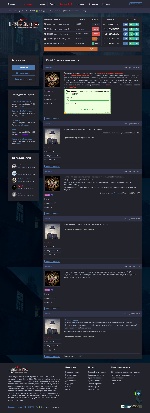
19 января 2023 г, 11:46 (132, 314)
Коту (14, 130)
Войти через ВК (25, 73)
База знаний (116, 381)
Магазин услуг (93, 387)
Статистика (93, 4)
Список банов (93, 390)
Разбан (52, 4)
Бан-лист (80, 4)
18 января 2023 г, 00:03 (132, 67)
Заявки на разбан (95, 384)
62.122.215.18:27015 (111, 39)
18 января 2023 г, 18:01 (132, 219)
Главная (11, 4)
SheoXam (48, 67)
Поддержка (69, 384)
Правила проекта (117, 378)
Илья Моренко (23, 134)
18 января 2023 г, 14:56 (132, 171)
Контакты (106, 4)
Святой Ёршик (23, 125)
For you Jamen (17, 120)
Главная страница (72, 372)
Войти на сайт (135, 4)
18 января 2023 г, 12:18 (132, 124)
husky (19, 144)
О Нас (113, 384)
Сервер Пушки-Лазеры (97, 372)
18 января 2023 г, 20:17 (132, 266)
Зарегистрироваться (23, 79)
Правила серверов (95, 378)
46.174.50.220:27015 (111, 24)
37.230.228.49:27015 (111, 29)
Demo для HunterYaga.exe (22, 102)
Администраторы (95, 381)
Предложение (55, 11)
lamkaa (47, 124)
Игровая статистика (96, 375)
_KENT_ (80, 356)
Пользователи (70, 378)
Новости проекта (72, 375)
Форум (42, 4)
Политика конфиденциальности (123, 375)
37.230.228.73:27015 (111, 34)
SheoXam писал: (71, 320)
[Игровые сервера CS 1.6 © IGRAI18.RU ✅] (23, 23)
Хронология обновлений (22, 139)
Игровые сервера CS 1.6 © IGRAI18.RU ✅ (23, 11)
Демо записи (70, 381)
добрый (20, 106)
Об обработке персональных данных (125, 372)
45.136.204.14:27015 (111, 43)
